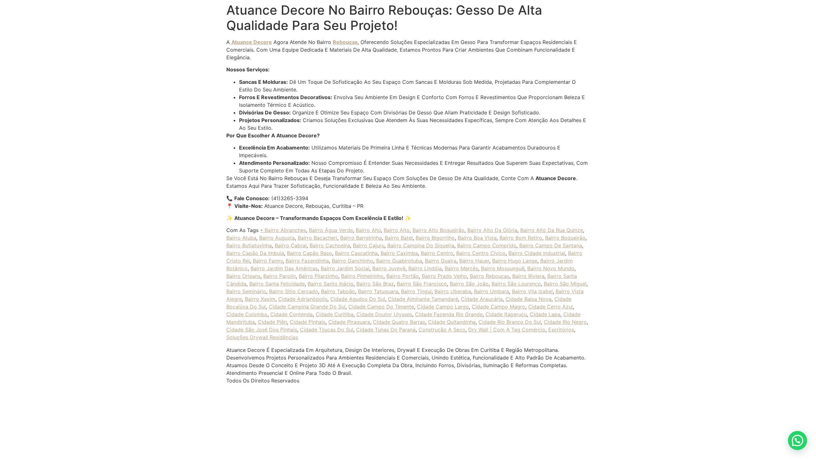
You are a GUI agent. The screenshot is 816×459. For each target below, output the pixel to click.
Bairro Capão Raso (309, 253)
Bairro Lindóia (425, 268)
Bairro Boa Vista (477, 238)
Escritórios (561, 329)
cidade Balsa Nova (528, 299)
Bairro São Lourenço (516, 283)
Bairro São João (469, 283)
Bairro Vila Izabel (532, 291)
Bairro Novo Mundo (550, 268)
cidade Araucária (482, 299)
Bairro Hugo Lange (514, 261)
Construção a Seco (442, 329)
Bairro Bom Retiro (520, 238)
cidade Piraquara (349, 322)
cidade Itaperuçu (506, 314)
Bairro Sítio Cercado (293, 291)
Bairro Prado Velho (444, 276)
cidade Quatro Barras (399, 322)
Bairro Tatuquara (378, 291)
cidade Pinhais (307, 322)
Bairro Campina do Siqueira (420, 245)
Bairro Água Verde (331, 230)
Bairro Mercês (461, 268)
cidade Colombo (246, 314)
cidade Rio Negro (565, 322)
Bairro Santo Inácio (330, 283)
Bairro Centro (437, 253)
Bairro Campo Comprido (486, 245)
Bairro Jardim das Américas (284, 268)
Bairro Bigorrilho (435, 238)
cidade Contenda (291, 314)
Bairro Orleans (243, 276)
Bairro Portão (402, 276)
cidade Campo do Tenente (381, 306)
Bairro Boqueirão (565, 238)
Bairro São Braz (375, 283)
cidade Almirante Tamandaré (423, 299)
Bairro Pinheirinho (362, 276)
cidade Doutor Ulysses (384, 314)
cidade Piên (272, 322)
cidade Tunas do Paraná (386, 329)
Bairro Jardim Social (345, 268)
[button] (797, 440)
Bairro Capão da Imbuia (255, 253)
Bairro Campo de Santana (550, 245)
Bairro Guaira (440, 261)
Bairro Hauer (474, 261)
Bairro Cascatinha (356, 253)
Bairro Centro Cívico (481, 253)
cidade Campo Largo (443, 306)
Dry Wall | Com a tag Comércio (506, 329)
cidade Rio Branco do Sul (509, 322)
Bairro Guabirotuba (399, 261)
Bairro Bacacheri (317, 238)
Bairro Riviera (528, 276)
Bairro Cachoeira (330, 245)
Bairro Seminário (246, 291)
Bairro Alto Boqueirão (438, 230)
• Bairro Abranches (283, 230)
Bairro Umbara (491, 291)
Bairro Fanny (268, 261)
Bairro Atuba (241, 238)
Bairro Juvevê (388, 268)
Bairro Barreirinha (361, 238)
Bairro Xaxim (260, 299)
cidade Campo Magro (498, 306)
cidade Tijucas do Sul (326, 329)
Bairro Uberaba (452, 291)
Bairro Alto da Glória (492, 230)
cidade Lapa (545, 314)
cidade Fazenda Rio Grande (449, 314)
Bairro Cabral (291, 245)
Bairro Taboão (338, 291)
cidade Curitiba (334, 314)
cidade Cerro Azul (550, 306)
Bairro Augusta (277, 238)
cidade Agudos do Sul (357, 299)
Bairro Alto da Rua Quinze (551, 230)
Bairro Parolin (279, 276)
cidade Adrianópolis (302, 299)
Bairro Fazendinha (307, 261)
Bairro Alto (397, 230)
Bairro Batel (399, 238)
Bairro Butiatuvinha (249, 245)
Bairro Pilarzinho (318, 276)
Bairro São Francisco (422, 283)
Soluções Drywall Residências (262, 337)
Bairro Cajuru (368, 245)
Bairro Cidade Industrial (536, 253)
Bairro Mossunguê (502, 268)
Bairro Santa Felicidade (277, 283)
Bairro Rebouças (489, 276)
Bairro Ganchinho (352, 261)
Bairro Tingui (416, 291)
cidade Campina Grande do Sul (307, 306)
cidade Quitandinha (452, 322)
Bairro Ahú (368, 230)
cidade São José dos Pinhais (261, 329)
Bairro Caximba (399, 253)
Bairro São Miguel (565, 283)
